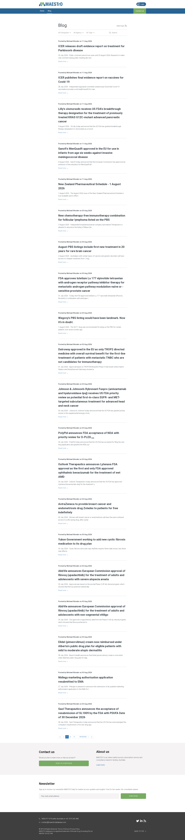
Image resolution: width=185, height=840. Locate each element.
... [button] (77, 737)
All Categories (63, 33)
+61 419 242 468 (72, 819)
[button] (140, 831)
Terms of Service (63, 829)
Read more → (63, 61)
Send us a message (64, 763)
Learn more (100, 765)
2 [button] (70, 737)
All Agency (78, 33)
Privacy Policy (75, 829)
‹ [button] (63, 737)
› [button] (88, 737)
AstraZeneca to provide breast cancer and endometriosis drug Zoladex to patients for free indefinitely (88, 508)
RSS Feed (120, 26)
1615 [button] (81, 737)
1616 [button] (84, 737)
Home (42, 11)
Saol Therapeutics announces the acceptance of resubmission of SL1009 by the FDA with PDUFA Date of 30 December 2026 (91, 713)
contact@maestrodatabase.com (53, 822)
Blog (49, 11)
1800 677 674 (46, 819)
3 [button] (74, 737)
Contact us (140, 11)
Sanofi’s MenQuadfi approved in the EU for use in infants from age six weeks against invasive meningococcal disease (88, 153)
